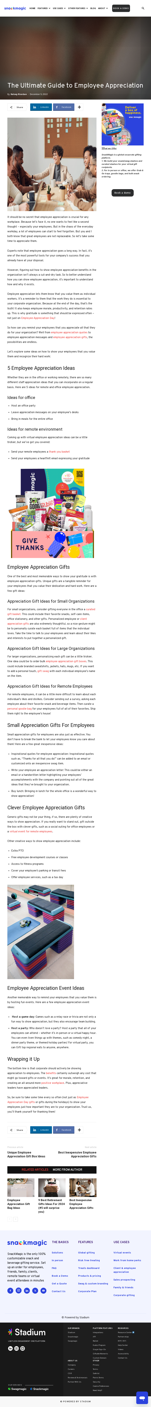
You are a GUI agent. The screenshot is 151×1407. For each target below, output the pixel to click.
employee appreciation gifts (70, 337)
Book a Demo (60, 1276)
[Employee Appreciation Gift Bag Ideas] (20, 1187)
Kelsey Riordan (19, 94)
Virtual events (122, 1252)
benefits (51, 1073)
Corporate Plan (87, 1291)
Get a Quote (59, 1283)
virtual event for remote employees (31, 831)
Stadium (71, 1332)
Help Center (123, 1345)
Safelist (96, 1373)
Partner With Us (74, 1382)
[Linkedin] (27, 1291)
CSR (70, 1373)
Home (32, 8)
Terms (95, 1369)
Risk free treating (89, 1260)
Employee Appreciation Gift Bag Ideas (18, 1204)
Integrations (98, 1332)
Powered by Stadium (77, 1401)
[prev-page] (9, 1219)
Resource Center (125, 1332)
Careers (71, 1369)
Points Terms (98, 1378)
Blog (93, 8)
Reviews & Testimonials (77, 1378)
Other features (76, 8)
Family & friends (123, 1287)
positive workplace (52, 1083)
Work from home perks (127, 1260)
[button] (142, 8)
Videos (121, 1349)
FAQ (54, 1268)
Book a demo (121, 8)
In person (57, 1260)
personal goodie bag (19, 709)
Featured (43, 8)
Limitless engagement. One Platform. (26, 1341)
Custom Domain (99, 1358)
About (101, 8)
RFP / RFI (122, 1341)
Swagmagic (72, 1341)
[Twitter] (35, 1291)
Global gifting (86, 1252)
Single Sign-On (99, 1349)
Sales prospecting (124, 1279)
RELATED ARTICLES (35, 1169)
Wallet (95, 1341)
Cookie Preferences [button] (101, 1386)
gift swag (43, 671)
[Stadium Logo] (28, 1332)
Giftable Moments (100, 1354)
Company (72, 1365)
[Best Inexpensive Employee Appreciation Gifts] (82, 1187)
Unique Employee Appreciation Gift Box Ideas (26, 1154)
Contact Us (58, 1291)
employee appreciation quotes (69, 332)
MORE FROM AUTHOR (67, 1169)
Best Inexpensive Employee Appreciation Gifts (77, 1154)
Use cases (58, 8)
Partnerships (123, 1337)
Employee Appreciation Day (38, 318)
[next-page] (15, 1219)
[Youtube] (43, 1291)
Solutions (57, 1252)
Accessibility (123, 1354)
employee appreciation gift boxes (66, 661)
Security (96, 1382)
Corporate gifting (124, 1295)
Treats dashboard (88, 1268)
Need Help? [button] (97, 1390)
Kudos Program (99, 1345)
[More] (79, 107)
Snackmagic (73, 1337)
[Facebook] (10, 1291)
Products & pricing (89, 1276)
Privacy (96, 1365)
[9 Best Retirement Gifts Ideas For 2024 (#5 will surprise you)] (51, 1187)
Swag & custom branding (93, 1283)
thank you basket (60, 452)
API (94, 1337)
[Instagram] (19, 1290)
